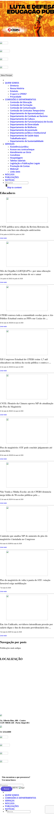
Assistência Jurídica (19, 146)
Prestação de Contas (20, 166)
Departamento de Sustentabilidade (26, 141)
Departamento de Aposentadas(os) (27, 113)
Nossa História (17, 88)
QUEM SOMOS (12, 82)
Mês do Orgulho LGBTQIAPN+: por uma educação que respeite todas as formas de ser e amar (25, 272)
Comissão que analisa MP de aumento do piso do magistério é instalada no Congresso (23, 537)
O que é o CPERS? (18, 94)
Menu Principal (6, 75)
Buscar (6, 789)
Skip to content (14, 187)
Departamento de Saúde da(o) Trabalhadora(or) (24, 137)
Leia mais (3, 238)
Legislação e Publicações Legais (25, 163)
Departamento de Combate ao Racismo (29, 116)
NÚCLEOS (9, 174)
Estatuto (14, 91)
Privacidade (15, 96)
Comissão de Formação (21, 105)
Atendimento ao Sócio (20, 152)
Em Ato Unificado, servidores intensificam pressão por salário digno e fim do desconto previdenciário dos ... (26, 626)
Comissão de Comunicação (23, 107)
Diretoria (14, 85)
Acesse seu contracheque (22, 149)
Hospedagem (16, 157)
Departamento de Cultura (22, 119)
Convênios (15, 155)
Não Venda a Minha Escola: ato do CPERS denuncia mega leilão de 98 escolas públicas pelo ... (25, 493)
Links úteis (15, 171)
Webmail (14, 169)
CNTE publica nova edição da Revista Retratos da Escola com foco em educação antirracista (24, 228)
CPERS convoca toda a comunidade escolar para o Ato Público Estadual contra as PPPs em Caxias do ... (26, 316)
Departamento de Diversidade (24, 124)
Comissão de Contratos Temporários (27, 110)
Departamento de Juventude (23, 130)
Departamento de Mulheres (23, 127)
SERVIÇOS (9, 144)
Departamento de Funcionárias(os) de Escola (31, 121)
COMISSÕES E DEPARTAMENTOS (20, 99)
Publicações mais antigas (10, 647)
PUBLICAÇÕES (12, 177)
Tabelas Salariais (17, 160)
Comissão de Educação (21, 102)
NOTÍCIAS (9, 180)
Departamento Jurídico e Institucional (28, 132)
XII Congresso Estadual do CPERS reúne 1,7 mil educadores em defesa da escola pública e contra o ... (25, 361)
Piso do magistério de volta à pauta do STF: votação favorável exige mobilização (25, 581)
